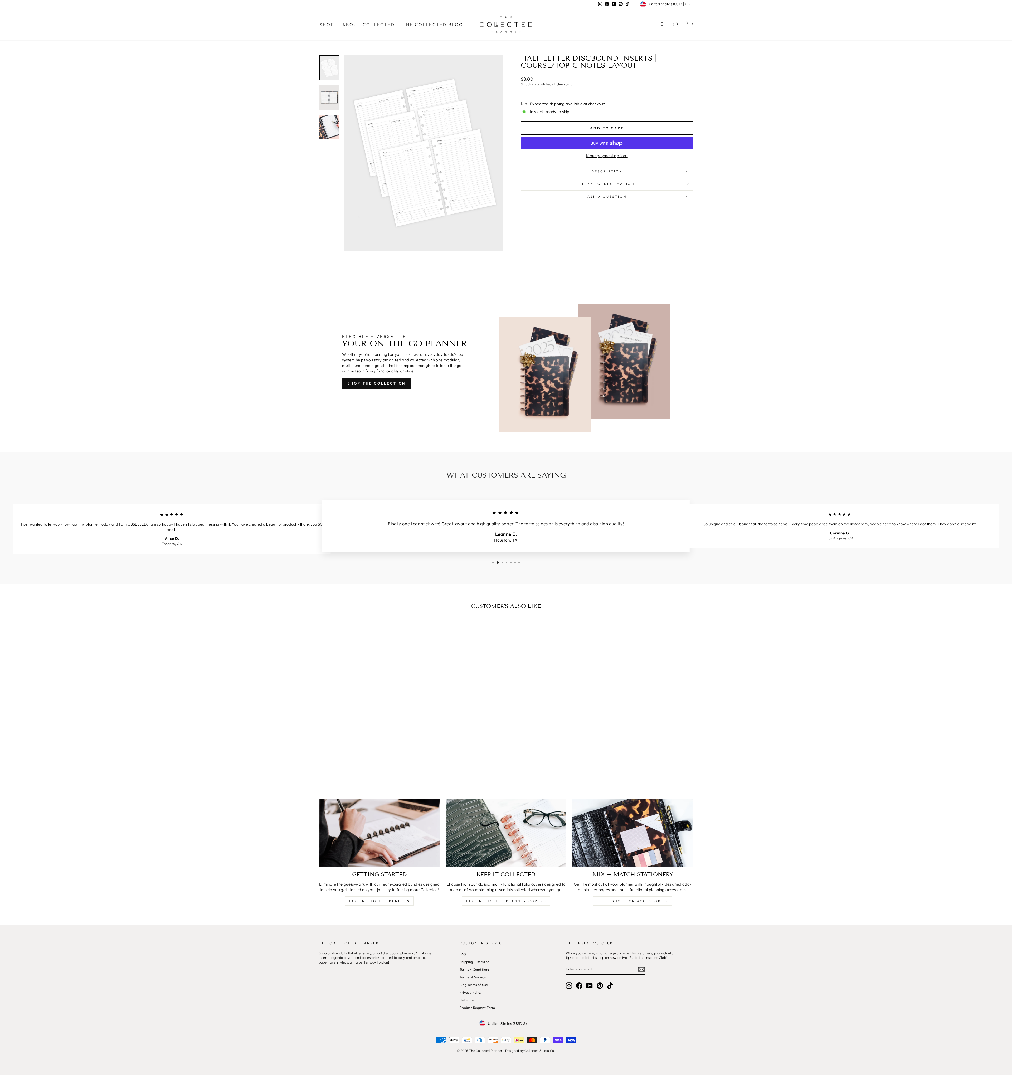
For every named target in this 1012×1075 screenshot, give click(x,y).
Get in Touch (470, 1000)
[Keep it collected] (506, 833)
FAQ (463, 954)
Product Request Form (477, 1007)
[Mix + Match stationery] (632, 833)
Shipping (527, 84)
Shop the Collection (377, 383)
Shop (327, 24)
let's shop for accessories (632, 901)
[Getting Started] (379, 833)
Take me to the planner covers (506, 901)
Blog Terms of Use (474, 984)
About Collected (368, 24)
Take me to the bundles (379, 901)
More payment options (607, 155)
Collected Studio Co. (539, 1051)
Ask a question (606, 196)
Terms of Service (473, 977)
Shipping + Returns (474, 962)
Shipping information (607, 184)
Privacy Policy (471, 992)
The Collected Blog (433, 24)
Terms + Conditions (475, 969)
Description (606, 171)
